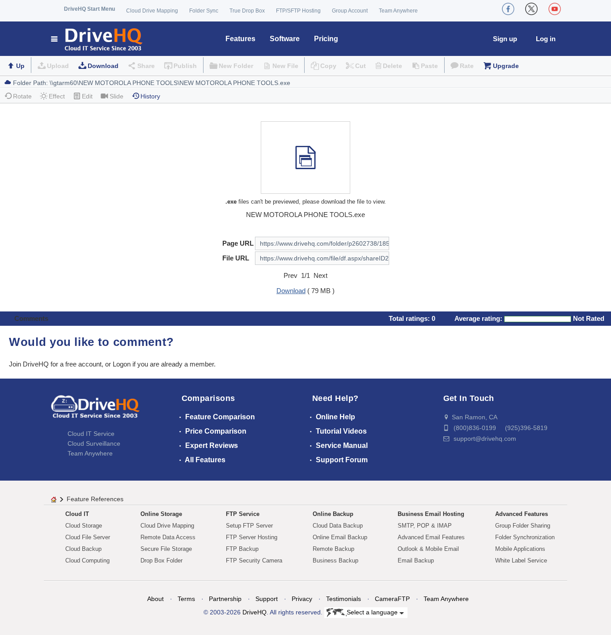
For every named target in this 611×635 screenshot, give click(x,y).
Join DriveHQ (30, 364)
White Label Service (521, 560)
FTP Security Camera (254, 560)
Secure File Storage (166, 549)
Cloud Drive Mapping (152, 11)
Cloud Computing (87, 560)
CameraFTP (392, 598)
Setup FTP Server (249, 525)
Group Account (350, 11)
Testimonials (343, 598)
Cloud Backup (83, 549)
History (150, 96)
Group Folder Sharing (522, 525)
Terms (186, 598)
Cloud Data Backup (338, 525)
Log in (546, 39)
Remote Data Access (167, 537)
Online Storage (161, 514)
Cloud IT (77, 514)
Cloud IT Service (91, 433)
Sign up (505, 39)
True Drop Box (247, 11)
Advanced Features (521, 514)
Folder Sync (203, 11)
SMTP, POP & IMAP (425, 525)
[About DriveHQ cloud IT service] (95, 410)
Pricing (326, 39)
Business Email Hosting (431, 514)
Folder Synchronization (525, 537)
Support (266, 598)
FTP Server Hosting (251, 537)
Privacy (302, 598)
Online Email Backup (340, 537)
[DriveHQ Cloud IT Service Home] (97, 38)
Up (20, 65)
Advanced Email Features (431, 537)
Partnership (225, 598)
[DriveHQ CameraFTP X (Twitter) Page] (531, 9)
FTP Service (242, 514)
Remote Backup (333, 549)
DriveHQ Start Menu (89, 9)
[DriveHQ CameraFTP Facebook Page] (508, 9)
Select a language (373, 612)
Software (285, 39)
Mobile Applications (520, 549)
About (155, 598)
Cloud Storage (83, 525)
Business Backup (335, 560)
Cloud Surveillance (94, 443)
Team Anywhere (398, 11)
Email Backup (416, 560)
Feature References (95, 499)
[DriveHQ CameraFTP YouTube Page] (554, 9)
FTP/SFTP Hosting (298, 11)
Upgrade (506, 65)
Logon (122, 364)
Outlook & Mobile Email (428, 549)
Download (103, 65)
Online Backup (333, 514)
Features (240, 39)
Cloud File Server (87, 537)
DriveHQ (254, 612)
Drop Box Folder (161, 560)
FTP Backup (242, 549)
